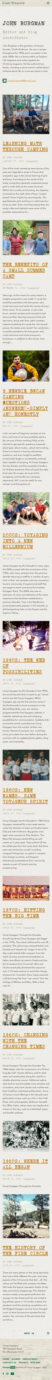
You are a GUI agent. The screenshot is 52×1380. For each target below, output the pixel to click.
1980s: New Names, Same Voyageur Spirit (25, 795)
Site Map (36, 1362)
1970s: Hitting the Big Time (24, 912)
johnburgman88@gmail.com (22, 80)
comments (32, 161)
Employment (30, 1359)
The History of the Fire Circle (25, 1250)
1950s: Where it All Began (25, 1164)
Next (27, 1333)
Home (6, 1359)
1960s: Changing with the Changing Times (25, 1040)
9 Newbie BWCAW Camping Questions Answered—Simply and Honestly (25, 402)
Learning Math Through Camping (25, 146)
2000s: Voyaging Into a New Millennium (25, 540)
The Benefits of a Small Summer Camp (25, 270)
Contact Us (9, 1362)
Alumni (16, 1359)
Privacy (23, 1362)
